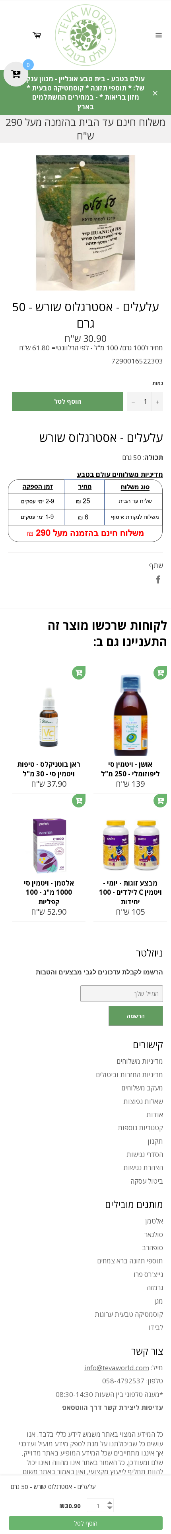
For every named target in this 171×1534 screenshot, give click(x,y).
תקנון (155, 1141)
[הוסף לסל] (79, 673)
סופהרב (152, 1247)
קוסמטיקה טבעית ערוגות (129, 1314)
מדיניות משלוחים (140, 1061)
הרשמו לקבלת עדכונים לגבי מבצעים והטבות (99, 972)
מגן (158, 1301)
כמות (157, 383)
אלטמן (154, 1221)
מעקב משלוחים (142, 1087)
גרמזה (155, 1287)
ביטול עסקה (146, 1181)
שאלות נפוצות (143, 1101)
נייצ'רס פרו (148, 1274)
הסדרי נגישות (144, 1154)
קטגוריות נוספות (140, 1127)
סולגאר (153, 1234)
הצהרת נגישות (143, 1167)
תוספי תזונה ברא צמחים (130, 1260)
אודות (154, 1114)
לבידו (155, 1327)
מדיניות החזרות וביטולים (129, 1074)
